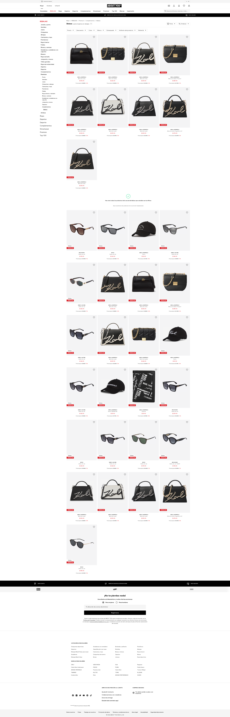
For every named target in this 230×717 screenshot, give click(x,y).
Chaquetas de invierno (99, 654)
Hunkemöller (74, 675)
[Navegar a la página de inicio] (81, 689)
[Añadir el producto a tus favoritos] (94, 37)
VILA (116, 664)
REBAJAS (74, 20)
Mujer (42, 5)
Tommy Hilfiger (141, 670)
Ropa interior (141, 652)
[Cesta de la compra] (189, 6)
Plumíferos (140, 646)
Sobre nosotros (70, 712)
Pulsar (79, 712)
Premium (81, 20)
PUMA (117, 667)
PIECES (95, 667)
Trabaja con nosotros (90, 712)
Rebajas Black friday (76, 657)
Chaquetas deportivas (77, 646)
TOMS (117, 672)
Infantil (57, 5)
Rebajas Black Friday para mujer (79, 652)
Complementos (90, 20)
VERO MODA (96, 664)
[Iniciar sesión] (174, 6)
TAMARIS (73, 672)
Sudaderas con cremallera (100, 646)
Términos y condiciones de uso (121, 712)
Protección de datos (104, 712)
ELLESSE (139, 672)
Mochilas (117, 649)
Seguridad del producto (157, 712)
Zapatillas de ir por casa (99, 649)
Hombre (49, 5)
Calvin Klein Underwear (77, 667)
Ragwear (139, 664)
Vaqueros (73, 649)
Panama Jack (96, 670)
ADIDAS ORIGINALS (76, 670)
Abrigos (139, 649)
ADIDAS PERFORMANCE (121, 675)
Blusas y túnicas (119, 652)
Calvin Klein (118, 670)
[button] (171, 23)
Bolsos (98, 20)
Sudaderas (74, 654)
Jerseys (117, 657)
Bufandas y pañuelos (121, 646)
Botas (94, 657)
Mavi (94, 675)
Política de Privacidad (89, 620)
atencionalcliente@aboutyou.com (99, 622)
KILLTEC (95, 672)
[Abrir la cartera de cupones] (169, 6)
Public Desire (140, 667)
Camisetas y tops (98, 652)
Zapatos (117, 654)
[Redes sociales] (73, 695)
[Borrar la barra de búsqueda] (189, 11)
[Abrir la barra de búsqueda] (165, 11)
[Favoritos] (184, 6)
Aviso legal (135, 712)
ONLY (72, 664)
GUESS (139, 675)
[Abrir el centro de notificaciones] (179, 5)
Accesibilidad (144, 712)
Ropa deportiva (141, 657)
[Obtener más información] (81, 84)
